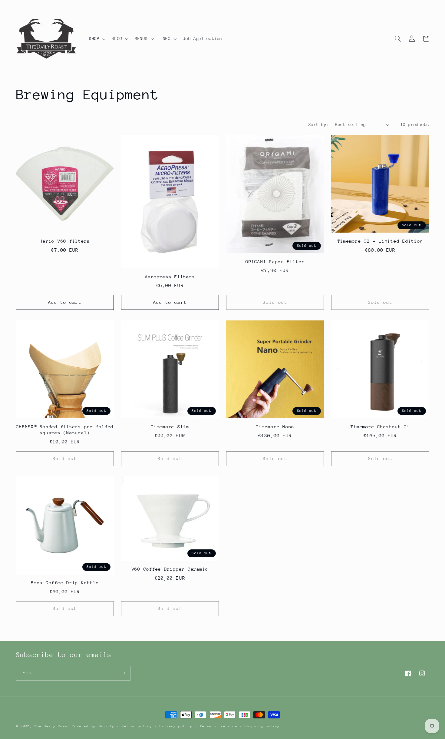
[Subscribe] (123, 673)
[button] (96, 38)
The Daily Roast (52, 726)
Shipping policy (262, 726)
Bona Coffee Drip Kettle (65, 582)
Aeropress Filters (170, 276)
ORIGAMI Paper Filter (275, 261)
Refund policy (137, 726)
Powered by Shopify (93, 726)
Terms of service (218, 726)
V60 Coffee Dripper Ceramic (170, 569)
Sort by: (318, 124)
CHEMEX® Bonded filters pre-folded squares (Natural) (65, 429)
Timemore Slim (170, 426)
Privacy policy (176, 726)
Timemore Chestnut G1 (380, 426)
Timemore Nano (275, 426)
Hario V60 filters (65, 241)
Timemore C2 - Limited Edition (380, 241)
